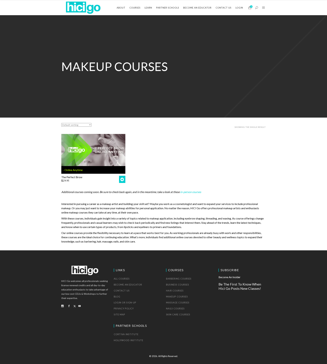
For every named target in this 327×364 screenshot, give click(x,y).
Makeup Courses (177, 296)
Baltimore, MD (183, 46)
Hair (218, 52)
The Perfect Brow (71, 177)
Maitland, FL (182, 76)
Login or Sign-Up (125, 302)
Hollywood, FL (183, 64)
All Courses (122, 278)
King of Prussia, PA (186, 70)
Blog (117, 296)
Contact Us (122, 290)
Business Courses (177, 284)
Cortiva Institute (126, 334)
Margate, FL (182, 82)
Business (220, 46)
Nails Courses (175, 308)
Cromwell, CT (183, 58)
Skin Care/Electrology (228, 76)
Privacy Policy (124, 308)
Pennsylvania (142, 61)
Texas (138, 67)
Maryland (140, 55)
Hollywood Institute (128, 340)
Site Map (119, 314)
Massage (221, 64)
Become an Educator (128, 284)
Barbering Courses (178, 278)
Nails (219, 70)
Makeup (220, 58)
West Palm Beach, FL (187, 93)
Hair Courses (175, 290)
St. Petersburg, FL (185, 88)
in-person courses (190, 192)
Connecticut (141, 43)
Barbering (221, 40)
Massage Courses (177, 302)
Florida (138, 49)
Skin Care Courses (178, 314)
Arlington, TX (183, 40)
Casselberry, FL (184, 52)
